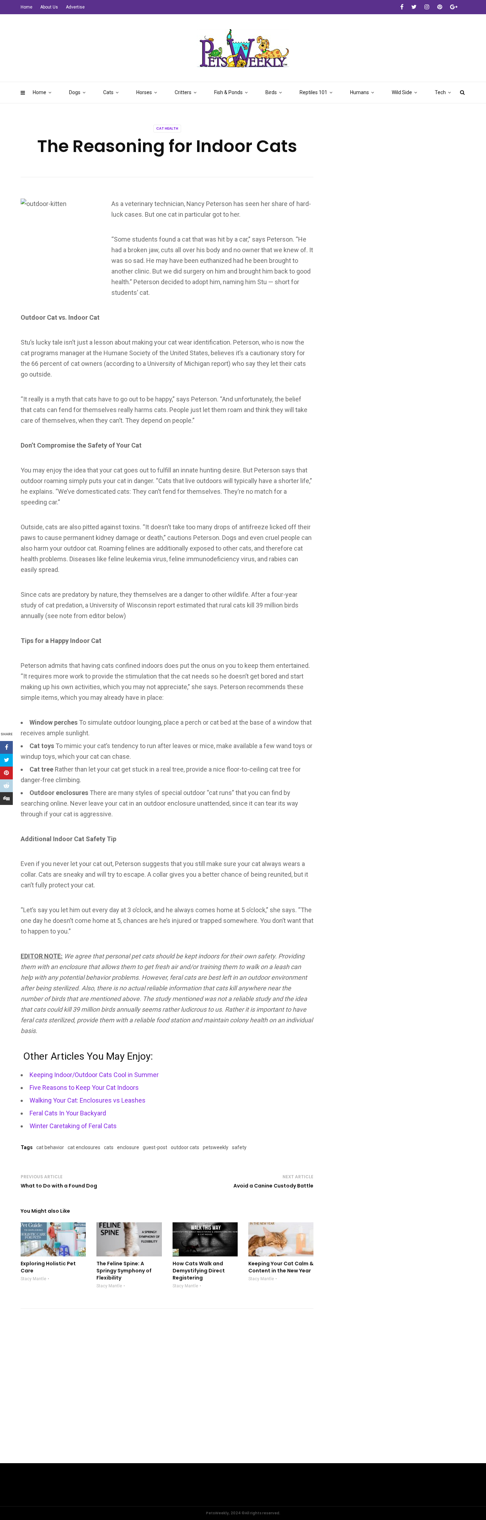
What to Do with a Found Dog (59, 1185)
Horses (144, 92)
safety (239, 1147)
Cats (108, 92)
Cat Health (167, 128)
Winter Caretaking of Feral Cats (73, 1126)
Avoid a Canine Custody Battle (273, 1185)
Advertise (75, 7)
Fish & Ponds (228, 92)
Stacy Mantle (33, 1278)
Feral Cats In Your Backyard (68, 1113)
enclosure (128, 1147)
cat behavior (50, 1147)
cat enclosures (84, 1147)
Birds (271, 92)
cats (108, 1147)
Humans (359, 92)
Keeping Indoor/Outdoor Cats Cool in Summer (94, 1074)
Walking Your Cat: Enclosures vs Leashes (88, 1100)
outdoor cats (185, 1147)
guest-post (155, 1147)
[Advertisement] (243, 1410)
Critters (183, 92)
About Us (49, 7)
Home (39, 92)
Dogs (74, 92)
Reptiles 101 (313, 92)
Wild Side (402, 92)
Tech (440, 92)
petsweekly (215, 1147)
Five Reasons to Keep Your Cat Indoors (84, 1087)
